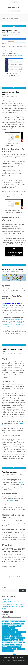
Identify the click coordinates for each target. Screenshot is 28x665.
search (23, 642)
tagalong (18, 646)
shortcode (12, 644)
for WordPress (12, 34)
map (20, 634)
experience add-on (13, 625)
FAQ (8, 34)
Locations (18, 34)
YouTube (21, 657)
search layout (6, 644)
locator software (13, 634)
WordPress (10, 650)
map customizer (6, 636)
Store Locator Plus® (18, 50)
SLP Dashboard (20, 55)
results (11, 642)
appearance (12, 621)
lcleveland (8, 32)
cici (7, 353)
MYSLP (4, 486)
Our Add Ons (12, 353)
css (23, 621)
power (8, 640)
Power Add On (21, 482)
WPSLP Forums (14, 657)
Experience (5, 625)
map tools (12, 638)
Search (3, 475)
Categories (5, 614)
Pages (4, 640)
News (9, 657)
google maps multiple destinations (10, 629)
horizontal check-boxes (14, 319)
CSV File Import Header (7, 603)
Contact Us (10, 658)
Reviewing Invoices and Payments (10, 601)
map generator (14, 636)
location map (6, 634)
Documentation (14, 7)
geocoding (5, 627)
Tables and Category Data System (12, 350)
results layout (17, 642)
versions (4, 650)
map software (6, 638)
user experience (20, 648)
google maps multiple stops (9, 632)
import (17, 632)
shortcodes (18, 644)
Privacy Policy (17, 658)
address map (6, 621)
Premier (21, 640)
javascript (23, 632)
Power (3, 302)
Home (5, 657)
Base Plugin (19, 32)
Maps (20, 636)
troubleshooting (12, 648)
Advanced (14, 32)
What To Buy (21, 271)
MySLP (4, 305)
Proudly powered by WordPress (9, 660)
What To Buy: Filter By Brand (13, 269)
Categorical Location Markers (10, 93)
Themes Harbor (14, 661)
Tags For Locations (9, 472)
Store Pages (12, 646)
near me (22, 638)
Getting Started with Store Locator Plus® (12, 604)
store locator (5, 646)
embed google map (13, 623)
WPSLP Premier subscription (12, 323)
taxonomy (5, 648)
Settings (7, 475)
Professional (5, 35)
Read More (4, 80)
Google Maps (12, 627)
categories (19, 621)
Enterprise (4, 34)
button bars (5, 319)
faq (19, 625)
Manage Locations (9, 30)
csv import (5, 623)
